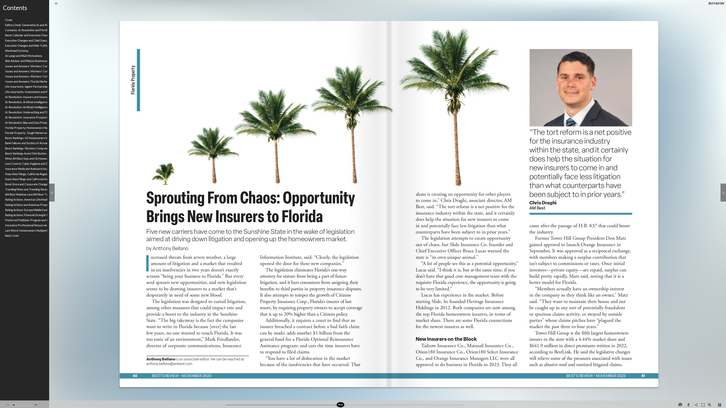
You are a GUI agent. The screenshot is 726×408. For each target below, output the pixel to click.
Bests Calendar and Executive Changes (26, 35)
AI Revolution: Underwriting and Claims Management (26, 112)
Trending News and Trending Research (26, 189)
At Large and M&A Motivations (23, 55)
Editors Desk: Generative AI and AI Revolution (26, 25)
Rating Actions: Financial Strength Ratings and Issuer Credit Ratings (26, 215)
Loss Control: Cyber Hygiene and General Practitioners (26, 163)
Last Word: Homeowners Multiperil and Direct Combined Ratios (26, 230)
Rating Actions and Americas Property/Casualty (26, 204)
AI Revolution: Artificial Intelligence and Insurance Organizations (26, 102)
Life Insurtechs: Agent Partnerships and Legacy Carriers (26, 86)
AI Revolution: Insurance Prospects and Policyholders (26, 117)
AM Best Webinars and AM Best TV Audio (26, 194)
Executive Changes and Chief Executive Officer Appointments (26, 40)
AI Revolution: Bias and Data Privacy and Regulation (26, 122)
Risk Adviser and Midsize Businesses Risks (26, 61)
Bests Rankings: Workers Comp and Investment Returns (26, 148)
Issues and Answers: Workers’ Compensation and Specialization (26, 71)
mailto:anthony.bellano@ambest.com (171, 367)
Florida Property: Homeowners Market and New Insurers (26, 127)
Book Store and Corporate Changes (26, 184)
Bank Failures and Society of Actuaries (26, 143)
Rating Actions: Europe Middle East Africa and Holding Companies (26, 210)
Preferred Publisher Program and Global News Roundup (26, 220)
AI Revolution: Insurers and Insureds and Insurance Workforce (26, 97)
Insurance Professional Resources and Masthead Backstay (26, 225)
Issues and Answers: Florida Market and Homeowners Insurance (26, 81)
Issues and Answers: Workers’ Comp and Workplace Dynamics (26, 76)
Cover (9, 20)
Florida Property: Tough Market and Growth (26, 132)
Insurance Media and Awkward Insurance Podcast (26, 168)
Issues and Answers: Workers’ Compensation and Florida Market (26, 66)
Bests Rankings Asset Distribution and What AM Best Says (26, 153)
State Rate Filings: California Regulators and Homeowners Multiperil (26, 174)
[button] (56, 4)
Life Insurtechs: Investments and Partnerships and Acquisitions (26, 92)
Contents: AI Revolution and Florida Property (26, 30)
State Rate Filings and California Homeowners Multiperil (26, 179)
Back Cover (12, 235)
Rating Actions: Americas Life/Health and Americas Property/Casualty (26, 199)
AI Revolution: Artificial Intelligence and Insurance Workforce (26, 107)
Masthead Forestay (16, 50)
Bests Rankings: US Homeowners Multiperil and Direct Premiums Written (26, 138)
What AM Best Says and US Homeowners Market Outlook (26, 158)
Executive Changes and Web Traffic (26, 45)
